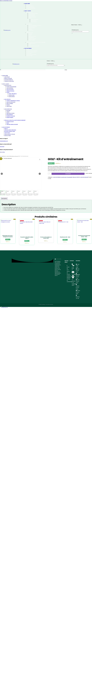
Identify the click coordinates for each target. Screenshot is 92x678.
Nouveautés (69, 177)
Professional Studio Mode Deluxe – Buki (84, 236)
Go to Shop (2, 152)
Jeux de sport (15, 156)
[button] (88, 173)
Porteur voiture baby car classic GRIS (46, 237)
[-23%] (8, 227)
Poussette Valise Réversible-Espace (26, 237)
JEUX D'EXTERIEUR (57, 177)
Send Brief (2, 146)
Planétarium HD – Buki (65, 237)
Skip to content (3, 0)
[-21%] (84, 227)
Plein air (74, 177)
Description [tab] (4, 198)
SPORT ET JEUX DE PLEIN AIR (8, 156)
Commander (68, 173)
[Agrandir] (40, 159)
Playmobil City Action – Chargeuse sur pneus (7, 236)
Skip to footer (9, 0)
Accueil (1, 156)
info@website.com (4, 141)
